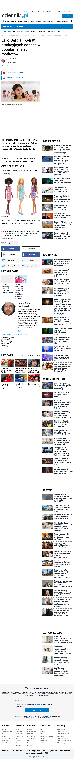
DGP (42, 11)
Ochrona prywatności (49, 751)
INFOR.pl (18, 11)
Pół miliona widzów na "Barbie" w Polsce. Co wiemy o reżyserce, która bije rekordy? (19, 292)
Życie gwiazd (31, 738)
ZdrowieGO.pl (50, 11)
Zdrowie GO (25, 31)
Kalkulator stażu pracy (63, 734)
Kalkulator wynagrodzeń (64, 743)
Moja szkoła (31, 736)
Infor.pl (4, 729)
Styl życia (43, 743)
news (25, 35)
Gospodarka (8, 26)
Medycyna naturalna (46, 736)
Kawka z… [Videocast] (38, 31)
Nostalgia (16, 31)
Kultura (29, 745)
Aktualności (21, 26)
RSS (46, 753)
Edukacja (30, 734)
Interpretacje (5, 740)
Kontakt (5, 751)
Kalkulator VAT (61, 736)
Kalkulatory (61, 726)
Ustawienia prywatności (34, 753)
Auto (17, 729)
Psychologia (44, 740)
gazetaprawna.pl (61, 11)
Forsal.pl (4, 736)
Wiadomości (19, 736)
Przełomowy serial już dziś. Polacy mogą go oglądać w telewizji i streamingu (7, 342)
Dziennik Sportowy (53, 31)
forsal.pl (26, 11)
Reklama (19, 751)
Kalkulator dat (61, 729)
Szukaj (68, 16)
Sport (17, 738)
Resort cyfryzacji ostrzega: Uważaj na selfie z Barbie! (7, 289)
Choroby (43, 738)
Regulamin (36, 751)
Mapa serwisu (65, 751)
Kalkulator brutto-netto (64, 740)
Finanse (42, 731)
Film (28, 740)
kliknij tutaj (48, 717)
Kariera (27, 751)
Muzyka (29, 743)
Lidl (10, 243)
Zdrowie (18, 740)
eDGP (3, 734)
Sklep (69, 11)
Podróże (18, 743)
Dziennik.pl (20, 726)
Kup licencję (27, 235)
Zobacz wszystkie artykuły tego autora (14, 334)
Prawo (42, 729)
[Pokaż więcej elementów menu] (71, 21)
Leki (41, 734)
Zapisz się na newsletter (14, 78)
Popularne (22, 355)
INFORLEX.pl (35, 11)
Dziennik (3, 35)
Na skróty (5, 726)
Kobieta (29, 729)
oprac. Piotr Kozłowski (19, 61)
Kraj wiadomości (34, 355)
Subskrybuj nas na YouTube (15, 72)
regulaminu (38, 704)
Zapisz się (37, 710)
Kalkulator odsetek (62, 738)
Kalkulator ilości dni (62, 731)
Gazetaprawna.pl (7, 731)
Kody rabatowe (32, 731)
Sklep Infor (5, 743)
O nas (12, 751)
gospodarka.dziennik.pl (15, 35)
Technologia (19, 731)
